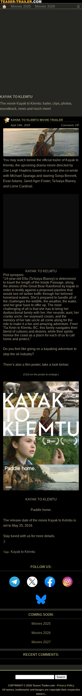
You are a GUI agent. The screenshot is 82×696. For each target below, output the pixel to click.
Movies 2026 (45, 6)
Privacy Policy (65, 685)
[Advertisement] (41, 52)
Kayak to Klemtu (23, 551)
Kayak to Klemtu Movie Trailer (37, 120)
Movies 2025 (21, 6)
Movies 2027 (41, 642)
